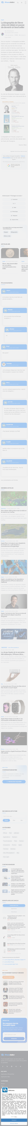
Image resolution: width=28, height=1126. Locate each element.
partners (10, 1094)
